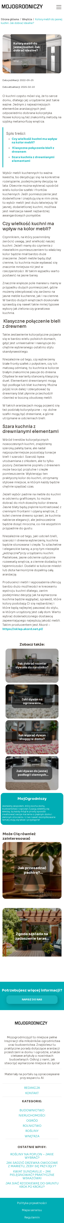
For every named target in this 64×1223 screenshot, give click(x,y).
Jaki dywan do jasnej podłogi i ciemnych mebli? (32, 773)
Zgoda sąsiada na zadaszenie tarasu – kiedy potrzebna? (32, 936)
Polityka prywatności (32, 1203)
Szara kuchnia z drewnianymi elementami (33, 159)
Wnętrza (27, 19)
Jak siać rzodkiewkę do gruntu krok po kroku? (32, 1185)
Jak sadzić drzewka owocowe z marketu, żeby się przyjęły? (32, 1164)
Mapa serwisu (32, 1210)
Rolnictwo (32, 1126)
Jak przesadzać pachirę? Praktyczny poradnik (32, 870)
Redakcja (32, 1088)
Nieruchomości (32, 1115)
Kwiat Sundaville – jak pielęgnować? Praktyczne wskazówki (32, 1175)
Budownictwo (32, 1110)
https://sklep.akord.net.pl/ (22, 629)
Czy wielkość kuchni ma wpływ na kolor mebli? (34, 140)
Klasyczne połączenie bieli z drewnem (33, 150)
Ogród (32, 1120)
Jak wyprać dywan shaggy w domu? (32, 737)
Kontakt (32, 1093)
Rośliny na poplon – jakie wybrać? (32, 1156)
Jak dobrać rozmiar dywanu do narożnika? (31, 665)
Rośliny (32, 1131)
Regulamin (32, 1217)
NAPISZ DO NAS (32, 999)
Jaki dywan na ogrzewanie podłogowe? (32, 701)
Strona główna (10, 19)
